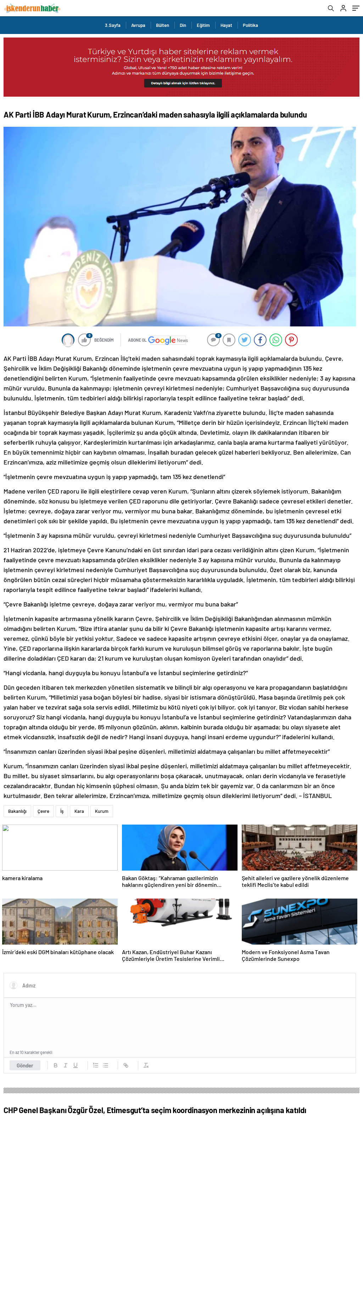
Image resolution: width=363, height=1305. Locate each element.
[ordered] (96, 1065)
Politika (250, 25)
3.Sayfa (113, 25)
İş (61, 811)
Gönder (25, 1065)
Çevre (43, 811)
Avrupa (138, 25)
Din (183, 25)
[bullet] (106, 1065)
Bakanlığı (17, 811)
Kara (79, 811)
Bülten (162, 25)
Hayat (226, 25)
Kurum (101, 811)
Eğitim (203, 25)
